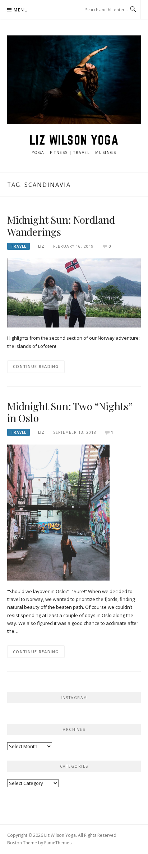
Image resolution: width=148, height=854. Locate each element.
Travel (18, 246)
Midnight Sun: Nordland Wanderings (61, 225)
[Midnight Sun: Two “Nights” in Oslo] (58, 512)
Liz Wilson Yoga (74, 140)
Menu (21, 10)
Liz (41, 246)
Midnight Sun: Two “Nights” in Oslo (69, 412)
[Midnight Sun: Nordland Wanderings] (74, 292)
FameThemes (57, 843)
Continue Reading (36, 366)
